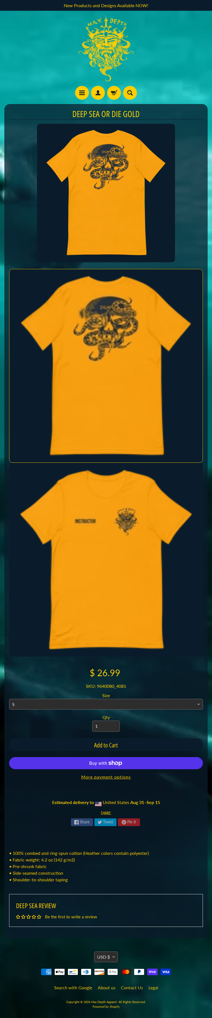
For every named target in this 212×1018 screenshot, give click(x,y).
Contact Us (132, 987)
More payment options (106, 776)
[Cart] (114, 93)
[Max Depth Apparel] (106, 48)
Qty (106, 717)
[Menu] (82, 93)
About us (106, 987)
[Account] (98, 93)
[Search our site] (130, 93)
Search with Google (73, 987)
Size (106, 695)
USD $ (103, 956)
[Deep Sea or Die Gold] (106, 366)
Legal (153, 987)
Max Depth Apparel (104, 1002)
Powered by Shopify (106, 1006)
